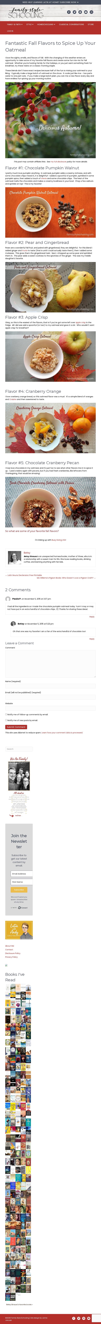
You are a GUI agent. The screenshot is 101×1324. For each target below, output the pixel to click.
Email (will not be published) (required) (23, 692)
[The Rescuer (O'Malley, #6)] (18, 1209)
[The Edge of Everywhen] (23, 1225)
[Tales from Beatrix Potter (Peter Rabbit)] (28, 1066)
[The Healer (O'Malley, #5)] (23, 1209)
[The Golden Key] (28, 1146)
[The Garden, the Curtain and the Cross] (7, 1042)
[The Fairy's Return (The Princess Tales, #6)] (23, 1233)
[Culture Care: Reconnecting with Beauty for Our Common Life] (23, 1169)
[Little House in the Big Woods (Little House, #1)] (7, 1233)
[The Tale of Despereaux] (13, 1288)
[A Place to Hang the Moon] (18, 1019)
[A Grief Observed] (28, 995)
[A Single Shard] (18, 1051)
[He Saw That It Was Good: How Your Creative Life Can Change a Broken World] (7, 1122)
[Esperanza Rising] (7, 1193)
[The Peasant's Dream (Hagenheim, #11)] (7, 1257)
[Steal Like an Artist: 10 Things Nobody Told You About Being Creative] (28, 1113)
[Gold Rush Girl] (18, 1257)
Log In (10, 31)
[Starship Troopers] (13, 1162)
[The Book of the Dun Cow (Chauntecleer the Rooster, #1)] (13, 1146)
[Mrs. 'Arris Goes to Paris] (28, 1098)
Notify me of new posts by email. (22, 720)
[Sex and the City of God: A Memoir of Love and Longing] (7, 1074)
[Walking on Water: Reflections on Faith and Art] (7, 1106)
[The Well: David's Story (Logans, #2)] (28, 1193)
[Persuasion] (18, 1083)
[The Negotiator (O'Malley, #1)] (18, 1217)
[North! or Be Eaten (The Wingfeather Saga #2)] (18, 1233)
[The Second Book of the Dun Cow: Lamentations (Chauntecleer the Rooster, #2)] (28, 1130)
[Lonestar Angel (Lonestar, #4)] (28, 1217)
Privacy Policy (11, 957)
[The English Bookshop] (7, 1114)
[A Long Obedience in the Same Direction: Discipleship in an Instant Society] (7, 1154)
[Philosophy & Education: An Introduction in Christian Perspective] (23, 1003)
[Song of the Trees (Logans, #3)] (23, 1193)
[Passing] (13, 1209)
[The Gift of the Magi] (28, 1162)
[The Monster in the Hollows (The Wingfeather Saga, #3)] (23, 1288)
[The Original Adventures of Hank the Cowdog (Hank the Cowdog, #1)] (13, 1043)
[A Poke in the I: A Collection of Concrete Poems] (13, 1128)
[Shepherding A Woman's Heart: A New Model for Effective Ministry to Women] (23, 1138)
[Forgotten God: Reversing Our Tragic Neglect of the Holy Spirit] (13, 1153)
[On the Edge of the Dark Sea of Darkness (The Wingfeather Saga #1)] (23, 1257)
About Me (9, 946)
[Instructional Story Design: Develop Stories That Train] (13, 1003)
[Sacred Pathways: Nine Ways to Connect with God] (23, 1122)
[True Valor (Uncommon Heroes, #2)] (23, 1019)
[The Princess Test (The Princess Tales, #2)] (7, 1265)
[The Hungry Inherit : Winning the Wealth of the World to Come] (7, 1082)
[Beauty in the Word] (7, 1185)
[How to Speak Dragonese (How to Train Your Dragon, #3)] (13, 1201)
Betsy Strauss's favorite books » (19, 1304)
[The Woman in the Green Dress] (23, 1241)
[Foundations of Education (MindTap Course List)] (7, 1010)
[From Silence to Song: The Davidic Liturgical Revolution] (18, 1011)
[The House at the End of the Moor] (28, 1265)
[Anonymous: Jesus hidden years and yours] (13, 1058)
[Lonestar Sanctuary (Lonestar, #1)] (18, 1225)
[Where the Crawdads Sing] (23, 1114)
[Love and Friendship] (28, 1074)
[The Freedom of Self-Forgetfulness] (28, 1289)
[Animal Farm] (23, 1265)
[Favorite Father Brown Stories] (13, 1122)
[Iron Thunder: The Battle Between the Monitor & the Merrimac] (7, 1098)
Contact (9, 949)
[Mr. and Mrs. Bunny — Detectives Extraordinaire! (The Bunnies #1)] (18, 1066)
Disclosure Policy (12, 953)
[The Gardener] (23, 1082)
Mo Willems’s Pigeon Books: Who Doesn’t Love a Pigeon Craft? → (66, 578)
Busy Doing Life (58, 540)
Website (9, 703)
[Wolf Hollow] (13, 1051)
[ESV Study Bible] (13, 1169)
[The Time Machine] (7, 1090)
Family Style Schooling (20, 1318)
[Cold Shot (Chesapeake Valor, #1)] (23, 1027)
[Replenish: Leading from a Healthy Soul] (28, 1003)
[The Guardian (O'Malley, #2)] (13, 1217)
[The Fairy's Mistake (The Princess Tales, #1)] (28, 1257)
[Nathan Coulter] (7, 1138)
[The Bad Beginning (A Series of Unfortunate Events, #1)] (28, 1280)
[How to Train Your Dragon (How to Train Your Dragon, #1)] (28, 1201)
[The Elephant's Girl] (13, 1257)
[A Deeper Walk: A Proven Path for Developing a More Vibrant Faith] (28, 1027)
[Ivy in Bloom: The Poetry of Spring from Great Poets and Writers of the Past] (28, 1272)
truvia (24, 250)
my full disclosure (59, 161)
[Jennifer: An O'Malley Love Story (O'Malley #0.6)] (23, 1201)
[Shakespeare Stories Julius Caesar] (7, 1162)
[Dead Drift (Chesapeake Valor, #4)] (7, 1027)
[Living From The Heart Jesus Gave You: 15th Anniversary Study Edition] (7, 1051)
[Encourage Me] (18, 1074)
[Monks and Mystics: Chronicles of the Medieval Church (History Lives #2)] (13, 1264)
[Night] (18, 995)
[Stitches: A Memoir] (18, 1090)
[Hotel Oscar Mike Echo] (7, 1059)
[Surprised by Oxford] (13, 1074)
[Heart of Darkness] (18, 1273)
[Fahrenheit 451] (23, 1272)
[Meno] (18, 1296)
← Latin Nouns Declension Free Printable (23, 575)
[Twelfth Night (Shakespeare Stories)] (28, 1154)
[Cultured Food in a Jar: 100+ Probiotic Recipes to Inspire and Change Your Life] (18, 1105)
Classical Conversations (71, 24)
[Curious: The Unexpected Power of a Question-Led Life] (28, 1169)
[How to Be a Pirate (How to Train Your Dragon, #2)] (18, 1201)
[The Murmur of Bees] (18, 1185)
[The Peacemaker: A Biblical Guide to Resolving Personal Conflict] (23, 1185)
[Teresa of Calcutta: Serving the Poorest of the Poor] (13, 1249)
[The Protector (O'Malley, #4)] (28, 1209)
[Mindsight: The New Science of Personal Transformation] (23, 987)
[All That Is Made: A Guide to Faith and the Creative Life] (18, 1114)
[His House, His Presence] (28, 1043)
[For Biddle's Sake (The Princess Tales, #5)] (28, 1241)
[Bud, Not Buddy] (7, 1289)
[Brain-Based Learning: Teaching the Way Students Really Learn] (18, 1003)
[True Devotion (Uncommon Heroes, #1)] (28, 1019)
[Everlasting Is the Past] (7, 1146)
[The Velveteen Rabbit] (23, 1066)
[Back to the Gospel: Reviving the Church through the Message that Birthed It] (23, 1043)
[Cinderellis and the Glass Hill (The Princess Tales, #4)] (7, 1249)
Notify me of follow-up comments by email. (27, 714)
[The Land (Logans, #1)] (7, 1201)
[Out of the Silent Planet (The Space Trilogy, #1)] (18, 1288)
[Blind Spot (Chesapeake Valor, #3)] (13, 1027)
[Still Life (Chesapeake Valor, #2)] (18, 1027)
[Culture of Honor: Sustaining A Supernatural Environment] (13, 1066)
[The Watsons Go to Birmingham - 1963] (18, 1194)
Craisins (12, 399)
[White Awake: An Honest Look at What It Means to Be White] (28, 1185)
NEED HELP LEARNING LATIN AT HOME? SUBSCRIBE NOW (50, 2)
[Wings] (28, 1082)
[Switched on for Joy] (23, 1011)
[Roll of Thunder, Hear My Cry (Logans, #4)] (13, 1194)
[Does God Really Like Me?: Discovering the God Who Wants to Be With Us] (13, 1035)
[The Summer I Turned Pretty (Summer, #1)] (28, 1051)
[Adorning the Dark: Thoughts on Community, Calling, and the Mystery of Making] (13, 1273)
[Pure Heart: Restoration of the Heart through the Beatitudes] (13, 1098)
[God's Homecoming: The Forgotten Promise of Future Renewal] (13, 987)
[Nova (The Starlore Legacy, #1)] (28, 1059)
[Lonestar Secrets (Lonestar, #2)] (13, 1225)
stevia (44, 178)
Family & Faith (14, 24)
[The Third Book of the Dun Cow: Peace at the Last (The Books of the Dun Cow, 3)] (23, 1130)
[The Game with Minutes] (23, 1051)
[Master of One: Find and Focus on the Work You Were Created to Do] (18, 1098)
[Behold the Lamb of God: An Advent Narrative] (7, 1169)
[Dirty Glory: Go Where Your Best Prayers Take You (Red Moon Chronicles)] (18, 1059)
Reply (92, 616)
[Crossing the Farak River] (18, 1241)
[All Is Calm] (23, 1217)
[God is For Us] (7, 987)
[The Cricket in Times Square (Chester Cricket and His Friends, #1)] (23, 996)
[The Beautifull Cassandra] (13, 1082)
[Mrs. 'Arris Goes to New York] (23, 1098)
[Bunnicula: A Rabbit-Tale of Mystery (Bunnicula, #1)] (23, 1074)
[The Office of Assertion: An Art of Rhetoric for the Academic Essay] (28, 1177)
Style (29, 24)
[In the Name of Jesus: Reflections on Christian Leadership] (13, 1177)
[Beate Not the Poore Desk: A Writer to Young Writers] (18, 1138)
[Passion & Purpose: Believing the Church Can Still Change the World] (28, 1011)
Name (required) (13, 681)
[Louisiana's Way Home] (23, 1161)
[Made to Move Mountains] (7, 1280)
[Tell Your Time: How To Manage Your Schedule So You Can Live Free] (28, 1122)
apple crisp (81, 322)
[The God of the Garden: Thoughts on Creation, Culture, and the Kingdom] (13, 1138)
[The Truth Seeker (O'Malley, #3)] (7, 1217)
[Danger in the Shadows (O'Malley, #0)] (7, 1209)
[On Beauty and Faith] (18, 1121)
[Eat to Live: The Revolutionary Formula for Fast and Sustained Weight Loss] (28, 1106)
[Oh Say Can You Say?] (7, 1130)
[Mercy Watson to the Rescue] (28, 1232)
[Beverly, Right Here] (18, 1161)
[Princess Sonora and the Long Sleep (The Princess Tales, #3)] (23, 1249)
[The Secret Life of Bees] (23, 1090)
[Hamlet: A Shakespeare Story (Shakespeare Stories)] (23, 1154)
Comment (10, 647)
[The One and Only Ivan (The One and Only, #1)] (23, 1280)
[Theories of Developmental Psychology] (28, 988)
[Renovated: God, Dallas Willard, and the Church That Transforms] (28, 1035)
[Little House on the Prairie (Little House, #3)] (28, 1225)
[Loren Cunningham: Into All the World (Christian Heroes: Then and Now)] (23, 1146)
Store (91, 24)
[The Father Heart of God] (7, 1067)
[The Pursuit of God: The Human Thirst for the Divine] (7, 1297)
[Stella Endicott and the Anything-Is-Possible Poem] (13, 1233)
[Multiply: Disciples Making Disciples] (18, 1146)
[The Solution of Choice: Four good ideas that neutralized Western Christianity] (23, 1035)
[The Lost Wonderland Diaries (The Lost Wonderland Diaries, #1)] (7, 1272)
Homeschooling (45, 24)
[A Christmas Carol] (18, 1170)
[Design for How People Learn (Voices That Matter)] (7, 1003)
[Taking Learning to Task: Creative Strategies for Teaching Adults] (23, 1177)
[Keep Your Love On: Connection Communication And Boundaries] (23, 1059)
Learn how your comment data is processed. (62, 732)
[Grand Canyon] (13, 1090)
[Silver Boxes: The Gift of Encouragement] (28, 1090)
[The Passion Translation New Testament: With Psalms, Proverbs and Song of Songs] (7, 1019)
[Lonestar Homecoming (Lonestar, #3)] (7, 1225)
